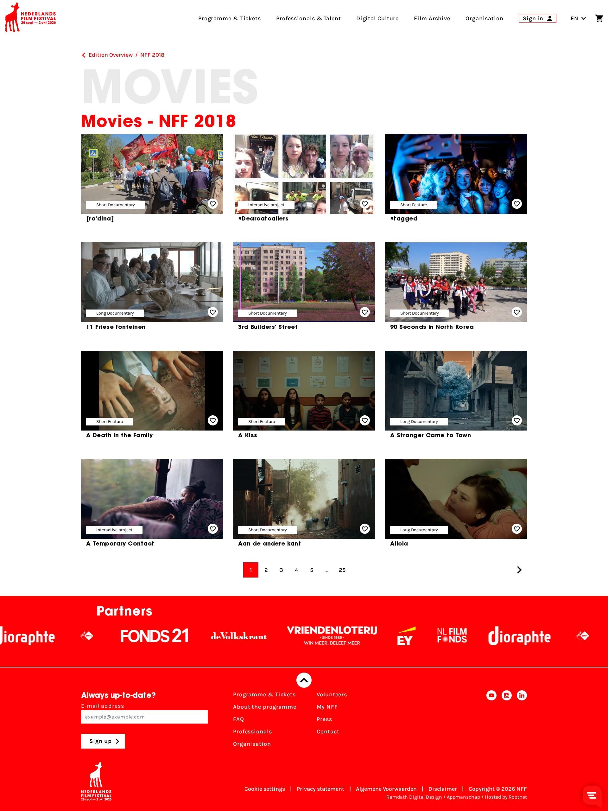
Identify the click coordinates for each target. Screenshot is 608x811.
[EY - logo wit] (345, 635)
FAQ (238, 719)
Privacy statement (320, 788)
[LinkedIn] (522, 721)
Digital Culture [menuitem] (377, 18)
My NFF (327, 706)
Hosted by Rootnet (506, 797)
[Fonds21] (94, 635)
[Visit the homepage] (30, 18)
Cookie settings (264, 788)
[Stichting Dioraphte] (459, 635)
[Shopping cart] (599, 18)
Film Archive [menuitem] (432, 18)
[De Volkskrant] (178, 635)
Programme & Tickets (264, 694)
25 (342, 569)
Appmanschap (463, 797)
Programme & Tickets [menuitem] (229, 18)
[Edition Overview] (83, 55)
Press (324, 719)
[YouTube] (491, 721)
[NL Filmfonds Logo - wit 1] (391, 635)
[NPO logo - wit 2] (25, 635)
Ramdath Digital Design (414, 797)
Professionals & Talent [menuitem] (308, 18)
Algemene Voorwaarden (386, 788)
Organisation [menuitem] (485, 18)
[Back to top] (304, 680)
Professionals (252, 731)
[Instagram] (507, 721)
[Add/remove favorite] (213, 204)
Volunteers (332, 694)
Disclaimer (442, 788)
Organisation (252, 743)
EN (575, 18)
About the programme (264, 706)
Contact (328, 731)
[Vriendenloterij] (271, 635)
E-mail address (102, 705)
